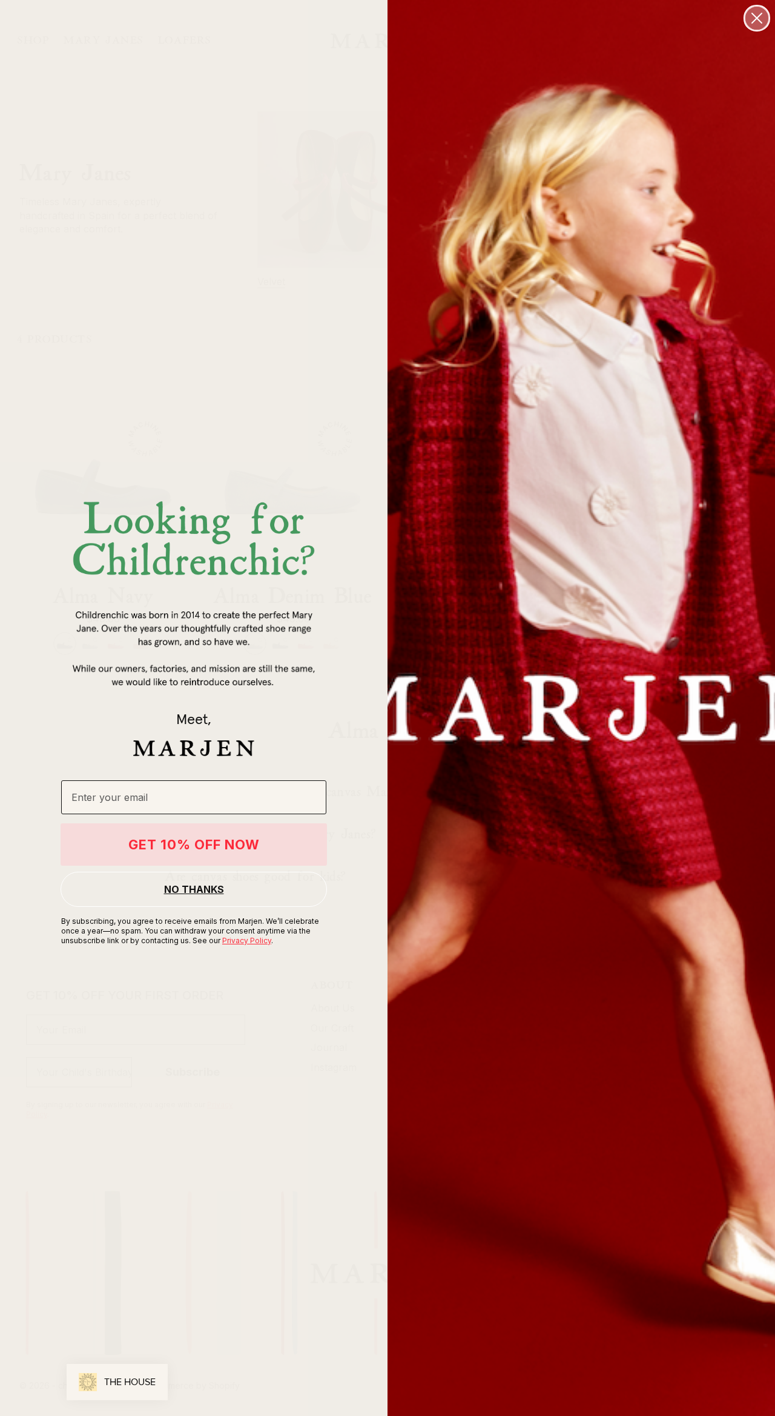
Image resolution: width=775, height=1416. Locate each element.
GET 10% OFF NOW (194, 844)
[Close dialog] (757, 18)
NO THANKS (194, 889)
